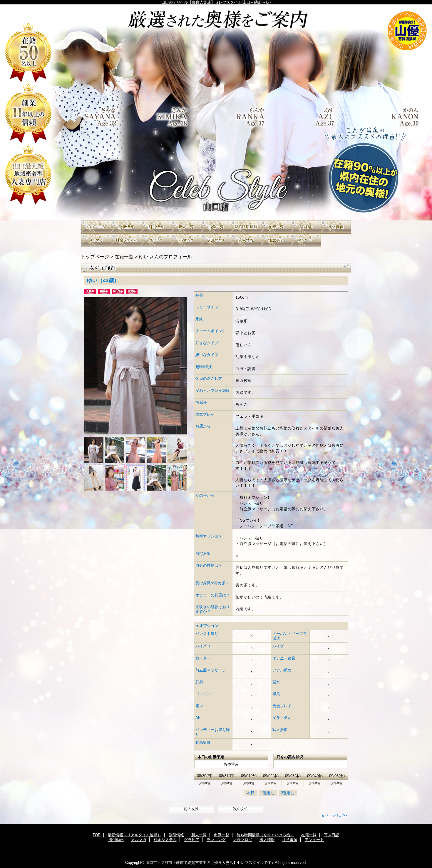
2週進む (287, 793)
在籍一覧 (276, 227)
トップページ (95, 256)
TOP (96, 227)
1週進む (267, 793)
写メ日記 (306, 227)
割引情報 (156, 227)
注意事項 (276, 240)
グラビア (156, 240)
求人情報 (246, 240)
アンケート (306, 240)
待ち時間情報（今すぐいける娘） (246, 227)
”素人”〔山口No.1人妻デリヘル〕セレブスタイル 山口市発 (216, 112)
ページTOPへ (336, 815)
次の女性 (240, 809)
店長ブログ (216, 240)
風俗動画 (336, 227)
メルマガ (96, 240)
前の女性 (191, 809)
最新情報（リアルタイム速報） (126, 227)
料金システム (126, 240)
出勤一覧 (216, 227)
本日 (250, 793)
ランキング (186, 240)
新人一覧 (186, 227)
